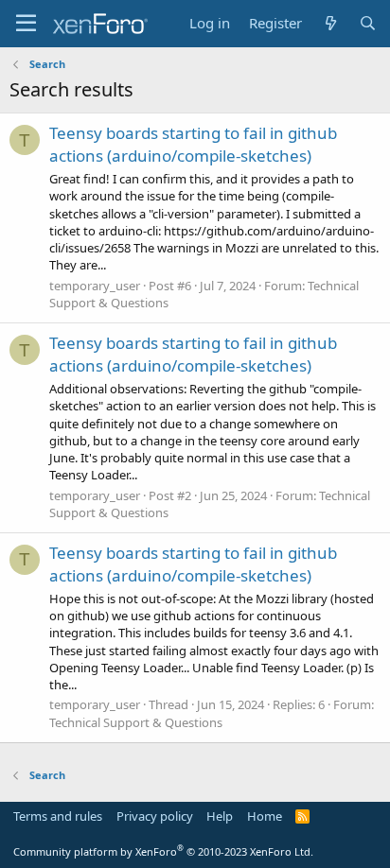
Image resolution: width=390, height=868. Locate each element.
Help (219, 816)
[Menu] (26, 23)
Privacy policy (154, 816)
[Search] (367, 23)
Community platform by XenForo (163, 851)
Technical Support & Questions (135, 722)
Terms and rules (57, 816)
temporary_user (94, 285)
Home (264, 816)
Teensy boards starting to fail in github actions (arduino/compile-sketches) (193, 144)
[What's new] (329, 23)
